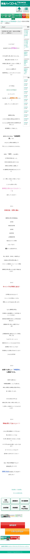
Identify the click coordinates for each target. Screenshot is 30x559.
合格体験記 (9, 16)
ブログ (16, 15)
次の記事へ (19, 489)
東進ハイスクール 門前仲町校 (8, 21)
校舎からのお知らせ (13, 17)
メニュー (26, 10)
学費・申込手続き (24, 507)
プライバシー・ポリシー (24, 546)
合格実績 (5, 507)
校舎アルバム (20, 16)
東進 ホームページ (19, 11)
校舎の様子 (6, 16)
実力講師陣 (24, 501)
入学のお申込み (17, 531)
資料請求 (23, 16)
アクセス (2, 16)
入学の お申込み (27, 16)
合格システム (5, 501)
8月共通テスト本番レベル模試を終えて (26, 33)
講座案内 (15, 501)
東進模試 (15, 507)
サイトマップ (16, 546)
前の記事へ (14, 489)
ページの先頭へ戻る (18, 492)
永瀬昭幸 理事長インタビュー (7, 546)
